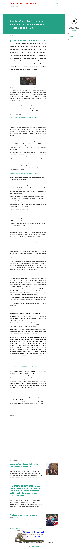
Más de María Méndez (18, 10)
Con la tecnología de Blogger (35, 546)
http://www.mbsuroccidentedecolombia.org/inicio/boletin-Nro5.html (24, 310)
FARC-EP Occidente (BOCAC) (72, 51)
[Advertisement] (26, 448)
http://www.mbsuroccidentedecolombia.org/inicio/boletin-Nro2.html (24, 173)
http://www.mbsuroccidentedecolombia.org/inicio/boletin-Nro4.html (24, 272)
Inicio (11, 10)
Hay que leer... (49, 10)
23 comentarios (18, 479)
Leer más (40, 479)
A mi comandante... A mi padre (23, 515)
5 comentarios (17, 528)
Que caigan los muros (28, 10)
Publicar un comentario (19, 508)
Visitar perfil (74, 30)
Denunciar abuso (70, 36)
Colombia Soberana (23, 3)
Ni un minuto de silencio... (39, 10)
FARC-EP (69, 50)
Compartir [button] (53, 39)
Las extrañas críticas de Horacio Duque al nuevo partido (24, 465)
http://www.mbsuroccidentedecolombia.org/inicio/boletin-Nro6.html (24, 366)
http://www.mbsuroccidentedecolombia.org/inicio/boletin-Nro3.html (24, 242)
